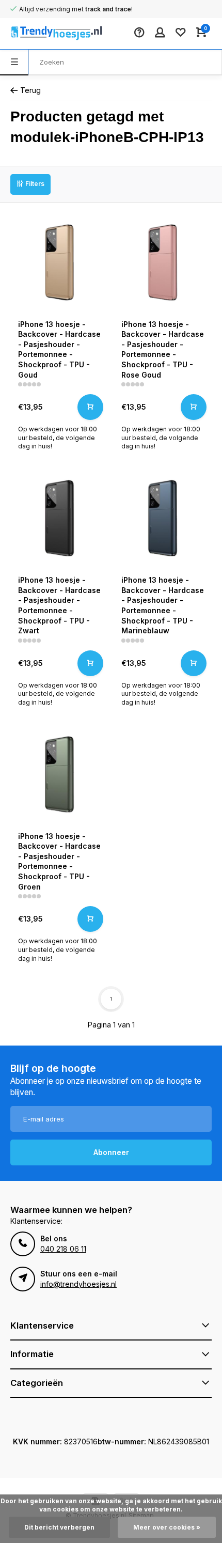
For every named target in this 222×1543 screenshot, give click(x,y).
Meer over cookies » (166, 1527)
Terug (30, 90)
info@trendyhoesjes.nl (78, 1284)
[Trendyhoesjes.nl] (41, 33)
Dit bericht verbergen (59, 1527)
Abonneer (111, 1152)
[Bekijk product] (90, 407)
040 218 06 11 (63, 1248)
